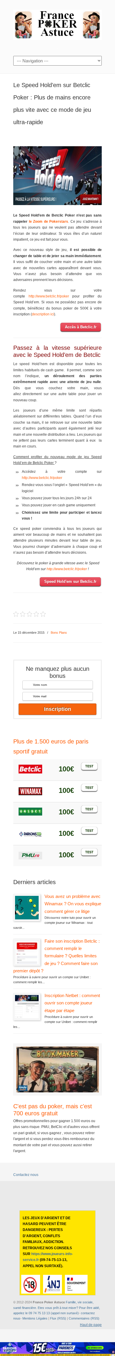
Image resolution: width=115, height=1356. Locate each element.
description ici (43, 314)
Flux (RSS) (58, 1318)
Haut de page (91, 1325)
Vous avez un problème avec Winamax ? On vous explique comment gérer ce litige (73, 904)
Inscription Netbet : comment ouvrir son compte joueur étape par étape (72, 1003)
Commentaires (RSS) (84, 1318)
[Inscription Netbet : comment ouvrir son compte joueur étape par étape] (27, 1017)
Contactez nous (25, 1175)
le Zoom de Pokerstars (48, 221)
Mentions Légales (34, 1318)
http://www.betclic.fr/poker (49, 296)
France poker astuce (57, 23)
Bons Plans (59, 632)
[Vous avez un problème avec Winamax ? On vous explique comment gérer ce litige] (27, 918)
